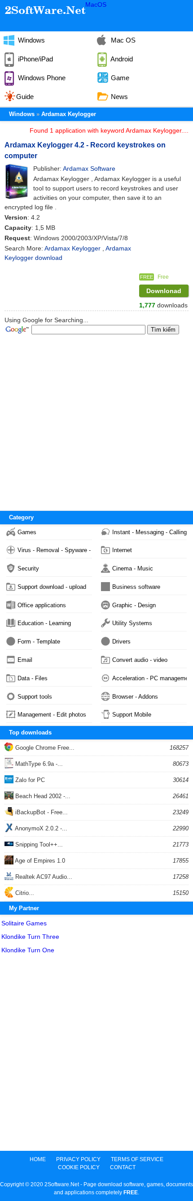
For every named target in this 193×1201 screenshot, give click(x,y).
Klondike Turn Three (30, 936)
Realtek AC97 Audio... (42, 876)
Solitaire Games (24, 923)
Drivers (121, 641)
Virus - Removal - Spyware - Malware (55, 550)
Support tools (35, 696)
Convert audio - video (139, 660)
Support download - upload (52, 586)
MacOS (95, 4)
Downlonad (163, 290)
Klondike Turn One (27, 950)
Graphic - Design (134, 605)
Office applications (42, 605)
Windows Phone (41, 78)
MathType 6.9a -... (38, 763)
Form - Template (39, 641)
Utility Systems (132, 623)
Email (25, 660)
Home (38, 1159)
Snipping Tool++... (38, 844)
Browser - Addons (135, 696)
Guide (25, 96)
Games (27, 532)
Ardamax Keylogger (68, 114)
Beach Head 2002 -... (41, 796)
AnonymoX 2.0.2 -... (40, 828)
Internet (122, 550)
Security (28, 568)
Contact (123, 1167)
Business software (136, 586)
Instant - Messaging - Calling (149, 532)
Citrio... (23, 893)
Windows (30, 40)
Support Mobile (131, 714)
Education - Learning (44, 623)
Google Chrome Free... (44, 747)
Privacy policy (78, 1159)
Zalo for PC (29, 780)
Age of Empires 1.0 (39, 860)
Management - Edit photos (52, 714)
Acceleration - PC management (149, 678)
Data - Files (33, 678)
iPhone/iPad (34, 59)
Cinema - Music (132, 568)
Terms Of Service (137, 1159)
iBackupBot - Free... (40, 812)
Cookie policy (79, 1167)
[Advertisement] (96, 1054)
